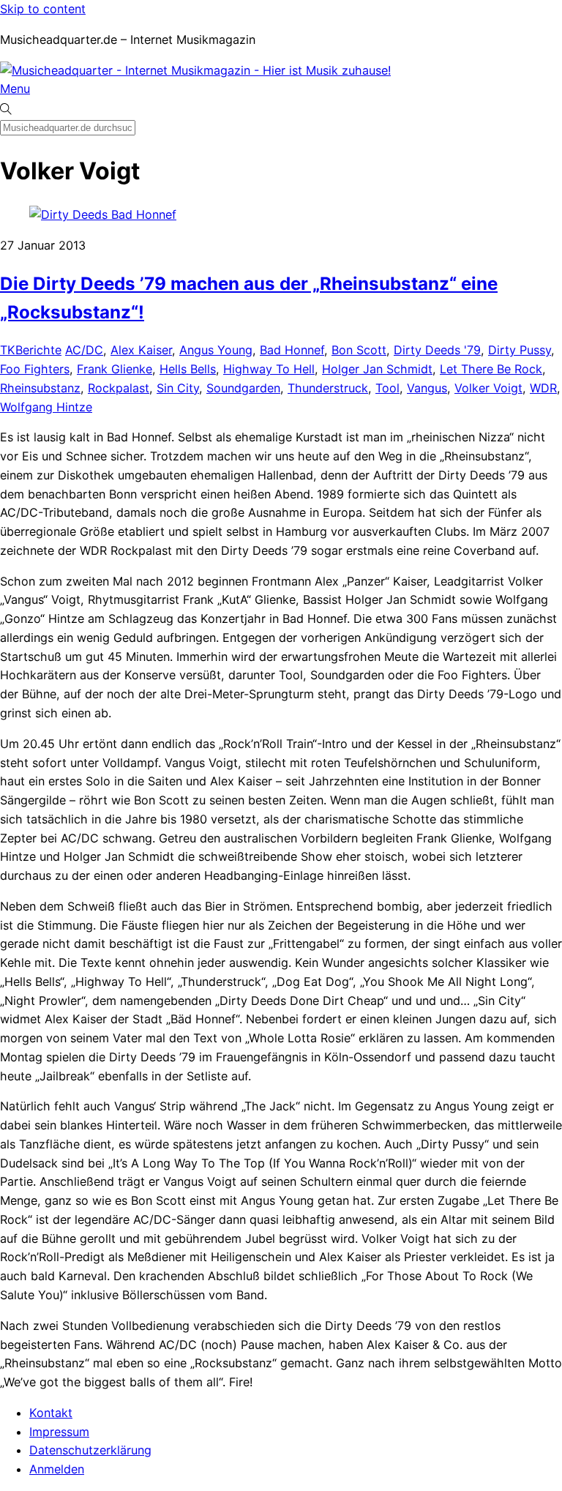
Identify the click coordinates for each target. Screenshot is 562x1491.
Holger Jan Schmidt (377, 369)
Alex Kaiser (141, 350)
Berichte (38, 350)
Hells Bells (188, 369)
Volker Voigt (488, 388)
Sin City (178, 388)
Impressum (59, 1431)
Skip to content (43, 8)
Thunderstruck (328, 388)
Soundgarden (243, 388)
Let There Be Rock (491, 369)
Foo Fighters (35, 369)
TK (7, 350)
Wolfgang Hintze (46, 407)
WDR (543, 388)
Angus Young (215, 350)
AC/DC (84, 350)
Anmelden (56, 1469)
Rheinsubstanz (40, 388)
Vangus (427, 388)
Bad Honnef (292, 350)
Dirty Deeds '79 (437, 350)
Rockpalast (118, 388)
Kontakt (50, 1412)
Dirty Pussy (519, 350)
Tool (387, 388)
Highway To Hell (269, 369)
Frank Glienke (114, 369)
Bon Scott (358, 350)
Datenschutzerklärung (90, 1450)
